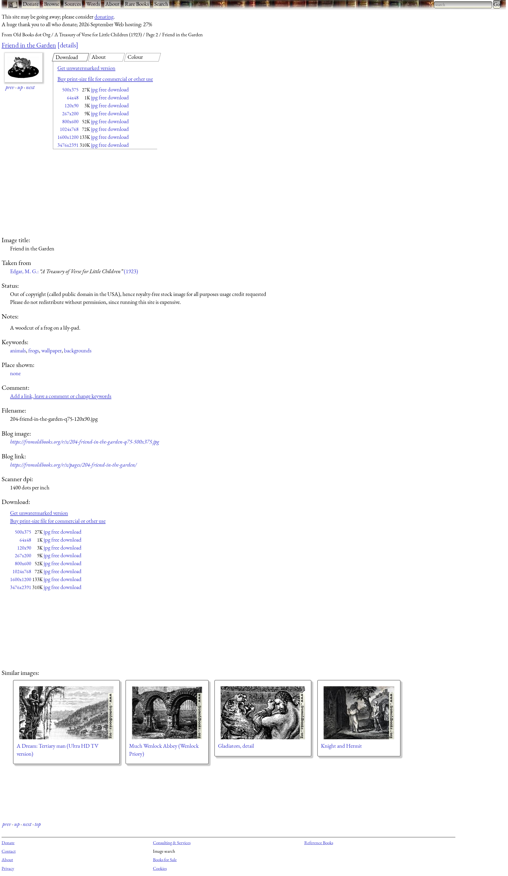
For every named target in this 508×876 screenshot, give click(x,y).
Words (93, 3)
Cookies (160, 868)
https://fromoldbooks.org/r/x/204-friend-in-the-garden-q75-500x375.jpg (84, 441)
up (20, 87)
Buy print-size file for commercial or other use (105, 78)
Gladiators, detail (236, 745)
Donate (31, 3)
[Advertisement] (95, 193)
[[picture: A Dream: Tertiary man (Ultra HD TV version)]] (66, 713)
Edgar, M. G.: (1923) (74, 271)
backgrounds (78, 350)
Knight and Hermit (341, 745)
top (38, 824)
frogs (33, 350)
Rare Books (137, 3)
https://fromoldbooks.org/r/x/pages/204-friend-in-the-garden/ (73, 464)
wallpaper (51, 350)
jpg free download (110, 89)
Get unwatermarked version (86, 68)
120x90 (72, 106)
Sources (73, 3)
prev (10, 87)
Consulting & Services (171, 843)
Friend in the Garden (29, 45)
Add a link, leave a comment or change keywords (60, 396)
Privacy (8, 868)
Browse (51, 3)
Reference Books (318, 843)
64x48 (73, 98)
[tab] (70, 57)
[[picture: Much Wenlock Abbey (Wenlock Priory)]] (167, 713)
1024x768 (69, 129)
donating (104, 16)
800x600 (70, 121)
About (112, 3)
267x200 (70, 113)
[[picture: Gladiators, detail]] (263, 713)
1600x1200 (68, 137)
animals (18, 350)
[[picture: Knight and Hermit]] (359, 713)
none (15, 373)
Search (161, 3)
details (68, 45)
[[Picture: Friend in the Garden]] (23, 67)
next (30, 87)
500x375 (70, 90)
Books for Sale (165, 859)
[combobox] (463, 4)
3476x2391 (68, 145)
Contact (9, 851)
